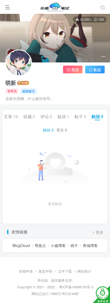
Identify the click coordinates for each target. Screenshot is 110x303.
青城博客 (90, 245)
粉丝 (97, 116)
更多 (99, 232)
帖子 (80, 116)
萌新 (10, 82)
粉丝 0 (48, 130)
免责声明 (45, 271)
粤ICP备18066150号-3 (75, 286)
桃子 (74, 245)
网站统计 (84, 271)
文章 (11, 116)
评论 (46, 116)
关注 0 (61, 130)
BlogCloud (21, 245)
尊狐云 (40, 245)
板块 (63, 116)
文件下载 (65, 271)
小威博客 (58, 245)
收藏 (29, 116)
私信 (97, 69)
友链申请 (26, 271)
